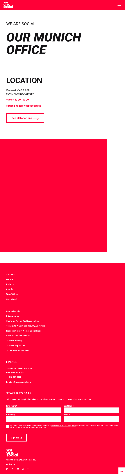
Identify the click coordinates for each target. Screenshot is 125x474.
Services (10, 274)
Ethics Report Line (17, 345)
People (9, 289)
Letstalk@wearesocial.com (18, 382)
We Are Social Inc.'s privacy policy (63, 426)
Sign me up (16, 437)
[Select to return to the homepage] (8, 5)
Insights (10, 284)
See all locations (21, 118)
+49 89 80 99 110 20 (17, 99)
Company (10, 414)
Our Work (10, 279)
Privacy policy (12, 316)
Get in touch (11, 299)
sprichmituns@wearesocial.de (23, 105)
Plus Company (15, 340)
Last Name (69, 406)
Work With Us (12, 294)
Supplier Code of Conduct (18, 336)
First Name (11, 406)
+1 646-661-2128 (13, 377)
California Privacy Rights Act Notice (22, 321)
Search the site (13, 311)
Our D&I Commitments (19, 350)
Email (67, 414)
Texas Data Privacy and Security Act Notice (25, 326)
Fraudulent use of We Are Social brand (23, 331)
